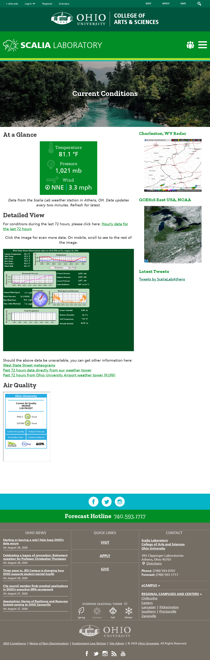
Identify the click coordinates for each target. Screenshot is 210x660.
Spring (81, 617)
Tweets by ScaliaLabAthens (162, 279)
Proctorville (167, 611)
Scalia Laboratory (155, 540)
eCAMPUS (151, 585)
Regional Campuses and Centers (172, 594)
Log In (28, 3)
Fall (113, 617)
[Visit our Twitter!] (107, 502)
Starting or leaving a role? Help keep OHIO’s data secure (33, 541)
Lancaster (149, 607)
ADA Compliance (14, 643)
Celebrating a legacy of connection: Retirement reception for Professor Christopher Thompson (35, 557)
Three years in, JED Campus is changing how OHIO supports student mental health (33, 572)
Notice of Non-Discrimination (49, 643)
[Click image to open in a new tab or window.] (68, 355)
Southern (149, 611)
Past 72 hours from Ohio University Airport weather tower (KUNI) (59, 375)
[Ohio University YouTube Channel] (123, 654)
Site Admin (117, 643)
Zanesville (149, 616)
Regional (47, 3)
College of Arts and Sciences (163, 544)
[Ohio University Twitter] (96, 654)
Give (105, 569)
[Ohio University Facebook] (87, 654)
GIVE (183, 3)
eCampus (64, 3)
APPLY (166, 3)
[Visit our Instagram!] (120, 502)
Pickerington (169, 607)
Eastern (147, 603)
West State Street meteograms (29, 365)
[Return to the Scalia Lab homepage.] (12, 44)
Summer (97, 617)
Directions (154, 563)
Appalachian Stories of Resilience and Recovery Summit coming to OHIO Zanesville (35, 603)
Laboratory (61, 45)
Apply (105, 556)
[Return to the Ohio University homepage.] (78, 17)
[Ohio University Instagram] (105, 654)
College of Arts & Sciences (136, 18)
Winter (129, 617)
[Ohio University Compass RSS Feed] (114, 654)
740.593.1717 (129, 516)
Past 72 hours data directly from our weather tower (47, 370)
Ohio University (153, 548)
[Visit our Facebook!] (93, 502)
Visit (105, 542)
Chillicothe (150, 598)
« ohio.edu (12, 3)
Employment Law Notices (89, 643)
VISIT (148, 3)
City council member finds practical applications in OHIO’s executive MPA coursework (35, 587)
